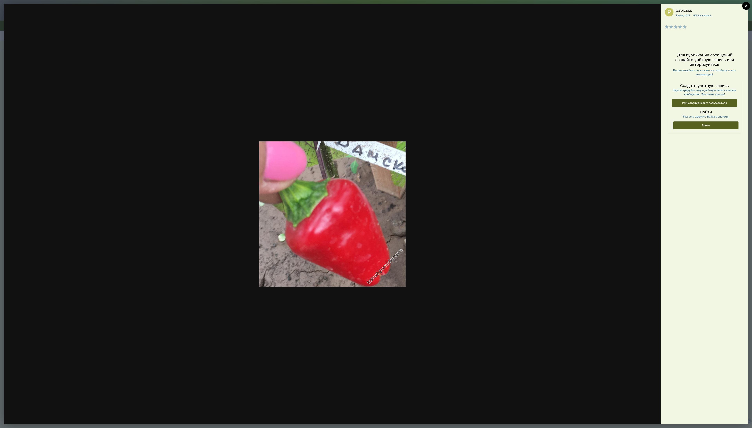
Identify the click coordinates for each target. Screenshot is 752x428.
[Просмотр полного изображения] (654, 11)
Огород (28, 18)
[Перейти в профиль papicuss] (669, 12)
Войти (706, 125)
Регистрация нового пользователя (704, 102)
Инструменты (644, 417)
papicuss (684, 10)
